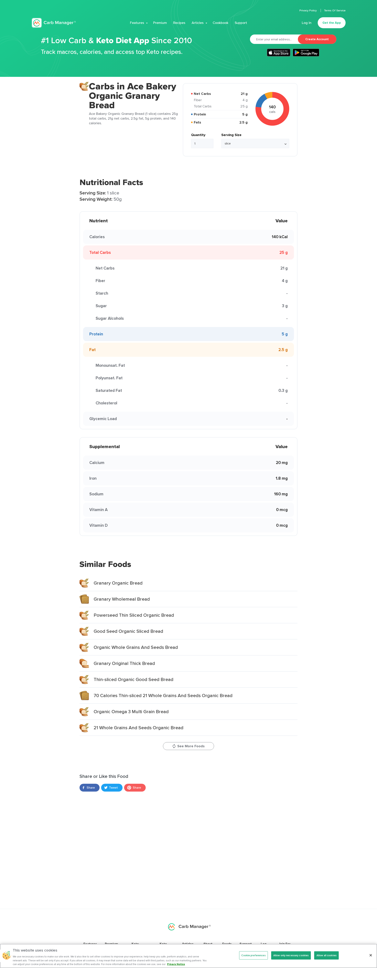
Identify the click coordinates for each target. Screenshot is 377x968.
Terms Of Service (335, 10)
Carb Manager (53, 23)
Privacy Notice (176, 964)
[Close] (370, 955)
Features (137, 22)
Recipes (179, 22)
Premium (160, 22)
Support (241, 22)
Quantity (198, 135)
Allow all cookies (327, 955)
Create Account (317, 39)
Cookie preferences (253, 955)
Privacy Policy (308, 10)
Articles (198, 22)
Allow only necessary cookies (291, 955)
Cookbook (220, 22)
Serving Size (231, 135)
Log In (306, 22)
